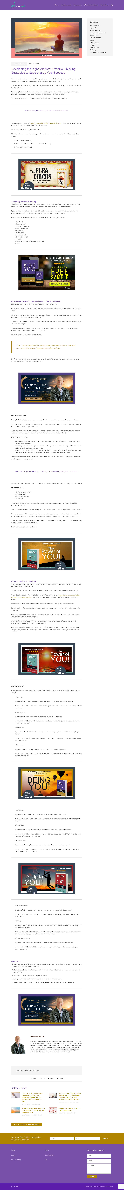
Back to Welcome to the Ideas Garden (26, 1124)
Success (36, 1070)
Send (34, 1078)
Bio (46, 1160)
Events (92, 40)
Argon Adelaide (109, 1186)
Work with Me (105, 5)
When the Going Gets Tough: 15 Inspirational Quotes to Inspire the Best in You (33, 1110)
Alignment (93, 28)
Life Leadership (23, 1070)
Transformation (94, 47)
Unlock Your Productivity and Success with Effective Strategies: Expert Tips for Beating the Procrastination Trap (32, 1097)
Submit (92, 1176)
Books (47, 1150)
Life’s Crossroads (66, 5)
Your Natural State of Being (98, 52)
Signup (105, 1138)
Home (56, 5)
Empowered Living (95, 38)
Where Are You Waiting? (91, 5)
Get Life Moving (16, 1160)
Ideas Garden (78, 5)
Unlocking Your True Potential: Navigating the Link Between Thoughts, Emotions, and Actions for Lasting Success (70, 1096)
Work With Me (49, 1155)
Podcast (92, 45)
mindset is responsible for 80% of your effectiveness (45, 123)
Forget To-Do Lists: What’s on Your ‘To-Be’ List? (70, 1109)
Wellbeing (93, 50)
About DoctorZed (95, 25)
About (13, 1155)
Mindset (31, 1070)
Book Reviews (94, 35)
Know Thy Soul (94, 42)
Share (42, 1078)
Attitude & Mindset (19, 64)
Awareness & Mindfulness (97, 33)
